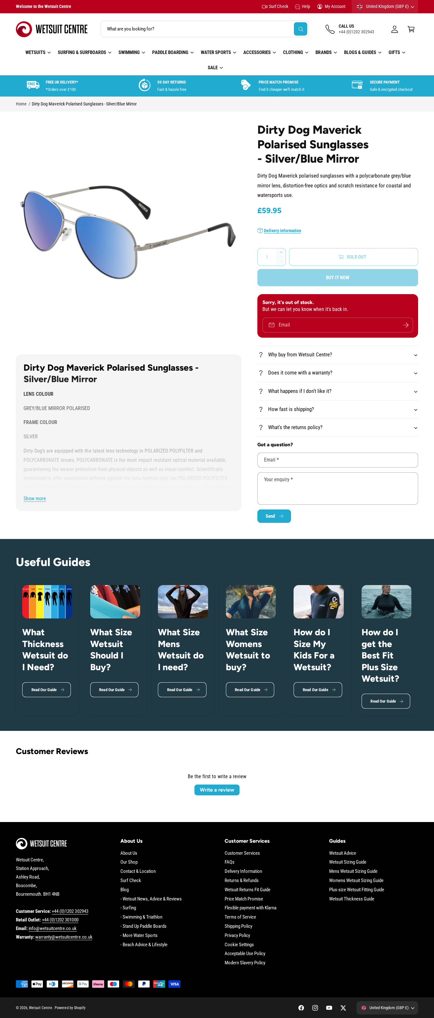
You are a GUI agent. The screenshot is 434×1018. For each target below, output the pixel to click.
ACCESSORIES (257, 52)
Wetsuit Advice (342, 853)
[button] (411, 29)
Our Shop (129, 862)
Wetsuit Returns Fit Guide (247, 890)
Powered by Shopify (70, 1008)
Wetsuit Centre (40, 1008)
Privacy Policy (237, 935)
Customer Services (242, 853)
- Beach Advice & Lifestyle (143, 944)
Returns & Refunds (242, 880)
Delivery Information (243, 871)
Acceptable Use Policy (245, 953)
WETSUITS (35, 52)
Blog (124, 890)
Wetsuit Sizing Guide (347, 862)
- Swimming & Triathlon (141, 917)
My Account (335, 6)
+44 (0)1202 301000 (60, 920)
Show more (35, 499)
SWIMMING (129, 52)
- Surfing (128, 908)
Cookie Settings (239, 944)
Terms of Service (240, 917)
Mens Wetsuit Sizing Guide (353, 871)
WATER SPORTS (216, 52)
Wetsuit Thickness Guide (351, 899)
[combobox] (205, 29)
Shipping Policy (238, 926)
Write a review (217, 790)
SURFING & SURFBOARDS (82, 52)
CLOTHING (293, 52)
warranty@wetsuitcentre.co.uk (63, 937)
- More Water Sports (139, 935)
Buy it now (337, 277)
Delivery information (282, 230)
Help (306, 6)
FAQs (229, 862)
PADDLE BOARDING (170, 52)
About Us (128, 853)
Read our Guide (44, 689)
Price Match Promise (244, 899)
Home (21, 103)
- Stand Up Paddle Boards (143, 926)
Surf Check (278, 6)
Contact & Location (138, 871)
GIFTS (394, 52)
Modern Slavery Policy (245, 963)
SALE (213, 68)
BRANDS (323, 52)
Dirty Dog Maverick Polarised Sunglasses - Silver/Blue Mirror (84, 103)
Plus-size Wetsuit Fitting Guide (356, 890)
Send (270, 516)
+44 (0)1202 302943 (70, 911)
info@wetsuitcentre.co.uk (53, 928)
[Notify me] (406, 325)
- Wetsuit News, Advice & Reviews (151, 899)
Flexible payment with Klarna (250, 908)
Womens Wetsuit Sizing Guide (356, 880)
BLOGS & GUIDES (360, 52)
